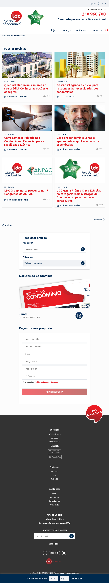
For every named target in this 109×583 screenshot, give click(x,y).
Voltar (8, 225)
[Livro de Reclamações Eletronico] (54, 561)
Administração (55, 434)
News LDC (71, 96)
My (93, 3)
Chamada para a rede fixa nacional (82, 19)
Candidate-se (54, 501)
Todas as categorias (33, 263)
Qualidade (54, 505)
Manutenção (54, 442)
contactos (97, 30)
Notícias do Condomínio (17, 96)
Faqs (54, 475)
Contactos (54, 497)
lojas (54, 30)
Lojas (54, 493)
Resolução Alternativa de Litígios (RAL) (55, 523)
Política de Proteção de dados (46, 382)
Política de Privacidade (54, 519)
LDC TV (54, 471)
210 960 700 (94, 14)
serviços (66, 30)
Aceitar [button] (53, 578)
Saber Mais (76, 578)
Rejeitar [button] (64, 578)
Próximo (98, 219)
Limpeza (54, 438)
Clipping (63, 96)
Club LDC (54, 479)
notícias (81, 30)
